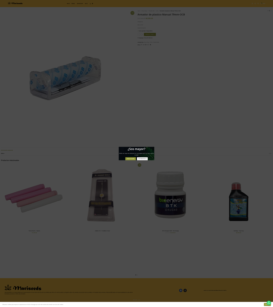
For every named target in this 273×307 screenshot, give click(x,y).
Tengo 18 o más (130, 158)
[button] (269, 303)
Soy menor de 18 (142, 158)
